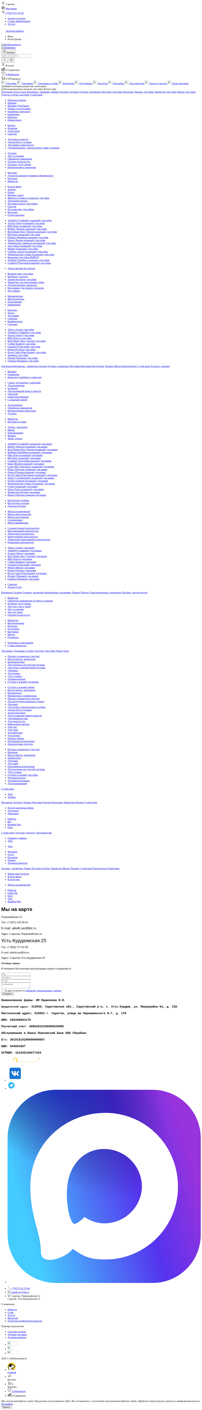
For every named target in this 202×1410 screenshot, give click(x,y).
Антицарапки (15, 405)
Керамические (15, 296)
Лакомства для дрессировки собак (26, 282)
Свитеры (12, 318)
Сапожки (13, 324)
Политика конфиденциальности (25, 1321)
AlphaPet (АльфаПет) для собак (24, 332)
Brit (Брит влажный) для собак (24, 234)
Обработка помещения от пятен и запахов (30, 600)
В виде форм (14, 186)
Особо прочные (16, 215)
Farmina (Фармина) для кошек (23, 579)
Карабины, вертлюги (19, 111)
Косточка (13, 212)
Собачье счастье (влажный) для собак (28, 251)
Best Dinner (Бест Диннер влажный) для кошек (33, 449)
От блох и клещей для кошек (23, 682)
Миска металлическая (19, 514)
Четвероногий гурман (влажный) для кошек (31, 483)
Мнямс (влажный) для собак (23, 248)
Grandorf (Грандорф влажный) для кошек (29, 461)
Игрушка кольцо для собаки (23, 203)
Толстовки (13, 315)
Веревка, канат (16, 195)
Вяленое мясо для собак (20, 273)
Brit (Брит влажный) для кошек (24, 458)
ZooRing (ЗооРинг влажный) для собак (28, 260)
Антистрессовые (17, 712)
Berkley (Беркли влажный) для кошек (28, 446)
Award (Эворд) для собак (21, 335)
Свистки (12, 134)
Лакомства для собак (165, 92)
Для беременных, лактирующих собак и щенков (33, 147)
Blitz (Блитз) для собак (20, 338)
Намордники (14, 120)
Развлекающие (15, 432)
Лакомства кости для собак (22, 279)
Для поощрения (16, 385)
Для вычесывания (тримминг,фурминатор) (30, 175)
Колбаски (13, 388)
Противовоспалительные (21, 741)
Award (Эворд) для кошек (21, 553)
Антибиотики (15, 732)
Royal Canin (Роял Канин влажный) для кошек (32, 475)
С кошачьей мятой (17, 399)
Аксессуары (19, 92)
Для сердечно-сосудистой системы (26, 664)
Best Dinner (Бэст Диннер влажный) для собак (32, 231)
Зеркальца (13, 813)
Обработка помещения (20, 159)
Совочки (12, 584)
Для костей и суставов (20, 142)
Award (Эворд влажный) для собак (26, 223)
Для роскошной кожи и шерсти (24, 391)
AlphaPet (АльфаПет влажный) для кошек (30, 444)
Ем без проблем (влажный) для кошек (28, 480)
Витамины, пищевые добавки (43, 92)
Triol (10, 898)
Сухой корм (36, 94)
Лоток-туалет (15, 587)
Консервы (128, 92)
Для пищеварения (17, 783)
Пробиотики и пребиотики (22, 695)
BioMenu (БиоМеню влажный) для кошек (30, 452)
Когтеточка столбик (18, 500)
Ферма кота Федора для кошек (24, 492)
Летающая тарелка (17, 200)
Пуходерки (13, 629)
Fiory (10, 827)
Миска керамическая (19, 511)
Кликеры (12, 128)
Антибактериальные (19, 780)
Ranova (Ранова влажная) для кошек (27, 495)
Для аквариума (44, 832)
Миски (118, 366)
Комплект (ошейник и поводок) (25, 377)
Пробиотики (14, 758)
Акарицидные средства (20, 744)
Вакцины (13, 752)
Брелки (11, 125)
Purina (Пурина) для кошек (22, 570)
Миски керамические (19, 884)
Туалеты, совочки (160, 366)
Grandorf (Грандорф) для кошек (24, 564)
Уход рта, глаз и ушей (19, 606)
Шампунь (13, 181)
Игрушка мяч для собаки (21, 209)
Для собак (50, 651)
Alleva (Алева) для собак (21, 329)
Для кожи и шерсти (18, 139)
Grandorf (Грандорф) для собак (24, 346)
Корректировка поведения (22, 167)
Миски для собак (186, 92)
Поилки (84, 592)
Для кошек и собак (23, 651)
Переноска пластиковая (20, 642)
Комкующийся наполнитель (23, 536)
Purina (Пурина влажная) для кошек (27, 472)
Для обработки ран (18, 718)
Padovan (12, 819)
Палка (11, 192)
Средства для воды (25, 832)
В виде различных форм (21, 807)
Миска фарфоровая (18, 522)
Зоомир (12, 797)
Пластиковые (15, 301)
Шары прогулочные (18, 873)
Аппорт (12, 189)
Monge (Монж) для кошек (21, 567)
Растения (12, 857)
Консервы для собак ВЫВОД (23, 257)
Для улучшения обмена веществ (25, 715)
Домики (27, 802)
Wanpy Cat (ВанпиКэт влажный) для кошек (31, 478)
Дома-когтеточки (17, 506)
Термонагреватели (17, 863)
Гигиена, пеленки (69, 92)
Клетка (46, 868)
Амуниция (7, 92)
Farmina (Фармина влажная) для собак (28, 237)
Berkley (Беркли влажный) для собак (27, 229)
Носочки (12, 310)
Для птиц (39, 651)
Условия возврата (17, 1337)
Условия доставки (17, 1334)
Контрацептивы (16, 662)
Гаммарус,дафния (17, 838)
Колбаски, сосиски (18, 276)
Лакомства (69, 802)
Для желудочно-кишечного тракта (26, 701)
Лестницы (13, 810)
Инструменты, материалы (22, 659)
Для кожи (13, 670)
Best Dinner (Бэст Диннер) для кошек (27, 556)
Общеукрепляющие (18, 397)
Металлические (16, 299)
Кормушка (57, 802)
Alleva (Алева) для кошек (21, 547)
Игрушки (75, 366)
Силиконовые (15, 520)
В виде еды (14, 879)
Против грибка (16, 738)
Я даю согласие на (33, 990)
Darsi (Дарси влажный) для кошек (26, 489)
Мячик (11, 430)
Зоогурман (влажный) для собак (25, 246)
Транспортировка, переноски (105, 592)
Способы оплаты (17, 1331)
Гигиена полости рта (19, 161)
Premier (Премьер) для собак (23, 358)
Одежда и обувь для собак (15, 94)
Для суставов (15, 676)
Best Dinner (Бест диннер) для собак (27, 341)
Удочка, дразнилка (17, 427)
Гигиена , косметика (12, 868)
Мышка (12, 435)
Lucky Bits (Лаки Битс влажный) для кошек (31, 466)
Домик (27, 868)
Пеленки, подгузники (19, 164)
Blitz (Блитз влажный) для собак (25, 226)
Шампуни (13, 598)
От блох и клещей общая (21, 687)
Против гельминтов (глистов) (24, 656)
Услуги (11, 1315)
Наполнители (129, 366)
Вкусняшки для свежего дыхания (26, 288)
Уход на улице (15, 612)
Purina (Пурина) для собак (22, 349)
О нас (11, 1312)
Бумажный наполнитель (21, 542)
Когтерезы (13, 631)
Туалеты (12, 153)
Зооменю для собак (18, 355)
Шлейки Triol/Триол (18, 105)
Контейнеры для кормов (58, 592)
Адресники (14, 131)
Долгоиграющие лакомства (22, 285)
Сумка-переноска (17, 645)
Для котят (13, 394)
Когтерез (12, 172)
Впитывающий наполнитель (23, 531)
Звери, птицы (15, 438)
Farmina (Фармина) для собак (23, 361)
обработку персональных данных (43, 990)
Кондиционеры (16, 623)
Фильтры (12, 851)
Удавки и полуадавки (19, 108)
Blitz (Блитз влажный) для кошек (25, 455)
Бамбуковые (14, 304)
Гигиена (42, 366)
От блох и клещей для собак (23, 775)
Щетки (11, 634)
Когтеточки (98, 366)
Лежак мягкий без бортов (21, 268)
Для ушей (13, 730)
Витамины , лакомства (25, 366)
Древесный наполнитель (21, 533)
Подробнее (7, 1404)
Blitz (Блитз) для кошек (20, 559)
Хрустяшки (14, 290)
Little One (13, 893)
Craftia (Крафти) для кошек (22, 562)
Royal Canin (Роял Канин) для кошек (27, 573)
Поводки (12, 117)
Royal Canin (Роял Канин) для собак (27, 352)
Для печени (14, 673)
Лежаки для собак (144, 92)
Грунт (11, 854)
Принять (6, 1407)
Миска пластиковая (18, 517)
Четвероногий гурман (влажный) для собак (31, 254)
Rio (9, 821)
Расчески (12, 178)
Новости (12, 1309)
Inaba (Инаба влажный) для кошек (26, 463)
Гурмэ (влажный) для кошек (23, 486)
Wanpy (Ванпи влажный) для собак (26, 240)
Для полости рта (16, 721)
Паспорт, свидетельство (135, 592)
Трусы (11, 313)
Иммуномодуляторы (19, 724)
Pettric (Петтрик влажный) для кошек (27, 469)
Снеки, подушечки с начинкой (24, 382)
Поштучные (62, 651)
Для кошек (7, 651)
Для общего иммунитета (21, 145)
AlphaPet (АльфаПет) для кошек (25, 550)
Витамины (7, 592)
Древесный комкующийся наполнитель (29, 539)
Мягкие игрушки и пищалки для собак (28, 198)
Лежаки (109, 366)
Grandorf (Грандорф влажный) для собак (29, 263)
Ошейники (13, 114)
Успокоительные (16, 679)
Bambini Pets (14, 824)
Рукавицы (13, 637)
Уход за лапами (16, 156)
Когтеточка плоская (18, 503)
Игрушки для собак (111, 92)
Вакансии (13, 1318)
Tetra (10, 794)
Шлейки (12, 103)
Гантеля (12, 206)
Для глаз (12, 727)
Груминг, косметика (90, 92)
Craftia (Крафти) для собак (22, 343)
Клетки (47, 802)
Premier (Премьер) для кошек (23, 576)
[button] (7, 65)
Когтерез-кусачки (17, 421)
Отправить (8, 994)
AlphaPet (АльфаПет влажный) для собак (30, 220)
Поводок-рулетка (17, 100)
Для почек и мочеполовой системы (26, 667)
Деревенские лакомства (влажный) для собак (32, 243)
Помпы (11, 860)
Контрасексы (15, 693)
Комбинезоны (15, 321)
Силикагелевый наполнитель (23, 528)
